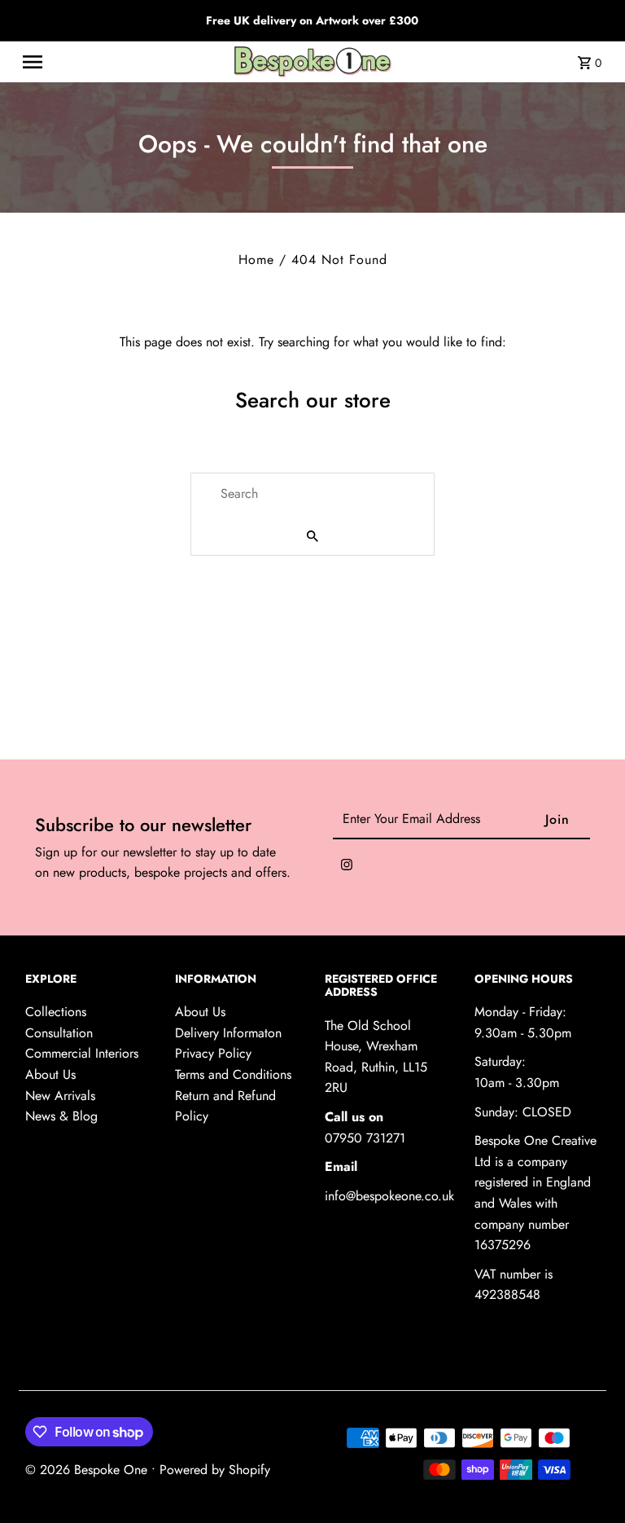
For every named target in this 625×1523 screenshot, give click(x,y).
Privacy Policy (213, 1053)
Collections (55, 1011)
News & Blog (61, 1116)
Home (256, 259)
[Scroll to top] (590, 1480)
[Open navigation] (116, 62)
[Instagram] (346, 867)
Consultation (59, 1032)
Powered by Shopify (215, 1469)
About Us (50, 1074)
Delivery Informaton (228, 1032)
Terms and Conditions (233, 1074)
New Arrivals (60, 1095)
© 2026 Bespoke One (88, 1469)
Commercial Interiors (81, 1053)
